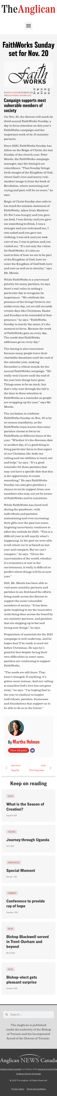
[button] (28, 25)
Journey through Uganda (27, 839)
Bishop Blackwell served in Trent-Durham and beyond (27, 941)
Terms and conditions (36, 1089)
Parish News (13, 862)
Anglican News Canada (10, 1069)
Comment (12, 893)
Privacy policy (17, 1089)
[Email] (32, 750)
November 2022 (25, 95)
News (10, 796)
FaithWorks (14, 95)
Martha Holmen (12, 93)
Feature (11, 832)
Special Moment (20, 870)
